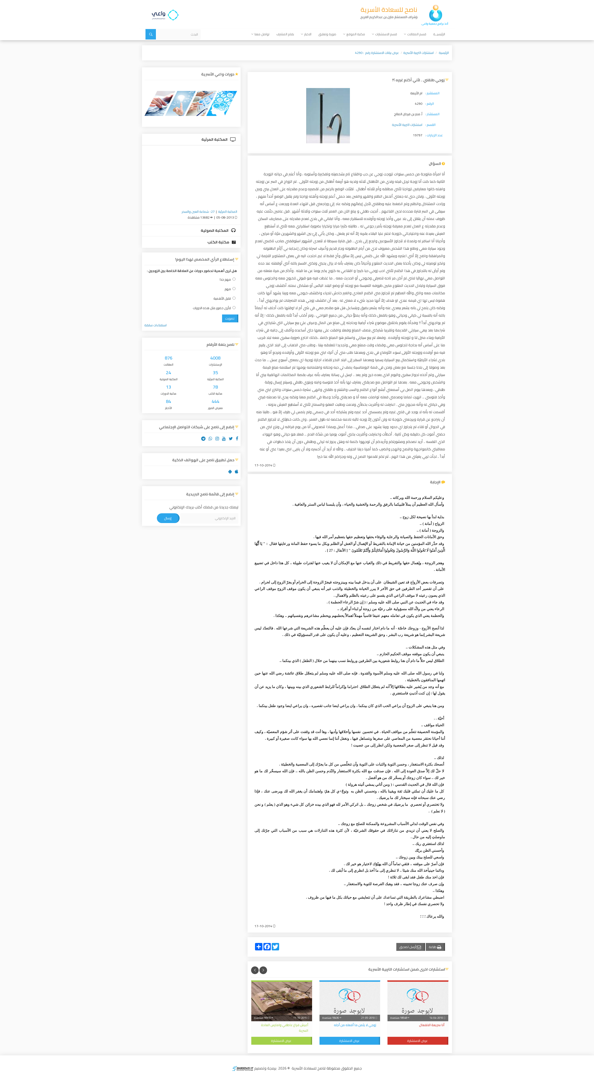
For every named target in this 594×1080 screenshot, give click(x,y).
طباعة (433, 947)
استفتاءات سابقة (155, 325)
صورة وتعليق (327, 34)
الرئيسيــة (439, 34)
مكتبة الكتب (218, 242)
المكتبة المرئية (214, 139)
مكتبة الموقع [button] (355, 34)
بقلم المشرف (285, 34)
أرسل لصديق (408, 947)
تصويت (229, 318)
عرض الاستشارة (417, 1041)
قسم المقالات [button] (416, 34)
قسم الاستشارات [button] (386, 34)
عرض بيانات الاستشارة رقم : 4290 (377, 53)
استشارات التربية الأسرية (418, 53)
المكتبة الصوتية (215, 230)
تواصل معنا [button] (262, 34)
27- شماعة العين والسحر (198, 212)
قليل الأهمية (222, 298)
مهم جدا (225, 279)
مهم (228, 289)
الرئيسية (444, 53)
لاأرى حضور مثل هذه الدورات (212, 308)
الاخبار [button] (307, 34)
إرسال (167, 518)
